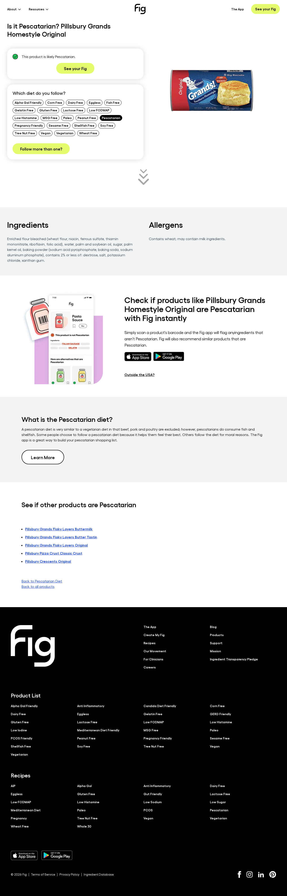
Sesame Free (58, 125)
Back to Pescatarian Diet (42, 581)
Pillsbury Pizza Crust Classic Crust (53, 553)
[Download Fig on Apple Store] (24, 855)
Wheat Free (88, 133)
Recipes (149, 642)
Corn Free (54, 102)
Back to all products (38, 586)
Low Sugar (218, 801)
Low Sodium (153, 801)
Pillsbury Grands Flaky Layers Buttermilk (59, 529)
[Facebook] (239, 874)
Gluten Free (48, 110)
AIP (13, 785)
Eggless (94, 102)
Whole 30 (84, 826)
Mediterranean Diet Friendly (98, 730)
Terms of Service (43, 874)
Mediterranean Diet (26, 810)
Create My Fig (154, 634)
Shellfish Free (84, 125)
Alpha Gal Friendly (28, 102)
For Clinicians (153, 659)
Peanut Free (87, 117)
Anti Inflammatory (90, 705)
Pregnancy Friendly (29, 125)
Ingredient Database (99, 874)
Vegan (45, 133)
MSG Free (50, 117)
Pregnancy (19, 818)
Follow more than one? (41, 148)
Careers (150, 667)
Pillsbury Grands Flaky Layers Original (56, 545)
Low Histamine (26, 117)
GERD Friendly (220, 713)
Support (216, 642)
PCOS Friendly (21, 738)
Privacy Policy (69, 874)
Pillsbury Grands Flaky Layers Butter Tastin (61, 537)
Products (217, 634)
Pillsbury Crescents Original (48, 561)
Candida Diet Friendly (160, 705)
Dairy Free (75, 102)
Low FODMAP (99, 110)
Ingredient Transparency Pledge (234, 659)
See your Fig (265, 9)
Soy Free (106, 125)
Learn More (43, 457)
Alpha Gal (84, 785)
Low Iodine (19, 730)
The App (237, 9)
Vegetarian (64, 133)
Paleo (67, 117)
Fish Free (113, 102)
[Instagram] (249, 874)
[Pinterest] (272, 874)
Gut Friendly (153, 793)
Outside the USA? (139, 374)
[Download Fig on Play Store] (56, 855)
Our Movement (155, 651)
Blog (213, 626)
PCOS (148, 810)
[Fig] (140, 9)
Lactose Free (73, 110)
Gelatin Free (24, 110)
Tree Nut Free (25, 133)
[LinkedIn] (261, 874)
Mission (215, 651)
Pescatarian (111, 117)
